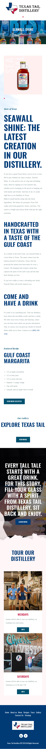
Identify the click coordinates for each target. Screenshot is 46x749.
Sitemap (28, 715)
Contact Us (19, 715)
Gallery (38, 712)
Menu (20, 712)
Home (16, 35)
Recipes (26, 712)
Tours (33, 712)
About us (13, 712)
